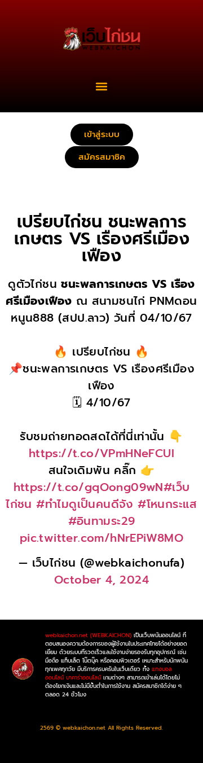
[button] (101, 86)
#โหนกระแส (167, 503)
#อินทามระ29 (101, 520)
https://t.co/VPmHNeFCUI (101, 453)
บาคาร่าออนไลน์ (83, 677)
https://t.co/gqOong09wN (89, 487)
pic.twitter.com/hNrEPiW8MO (101, 537)
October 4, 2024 (101, 579)
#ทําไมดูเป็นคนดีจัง (85, 503)
